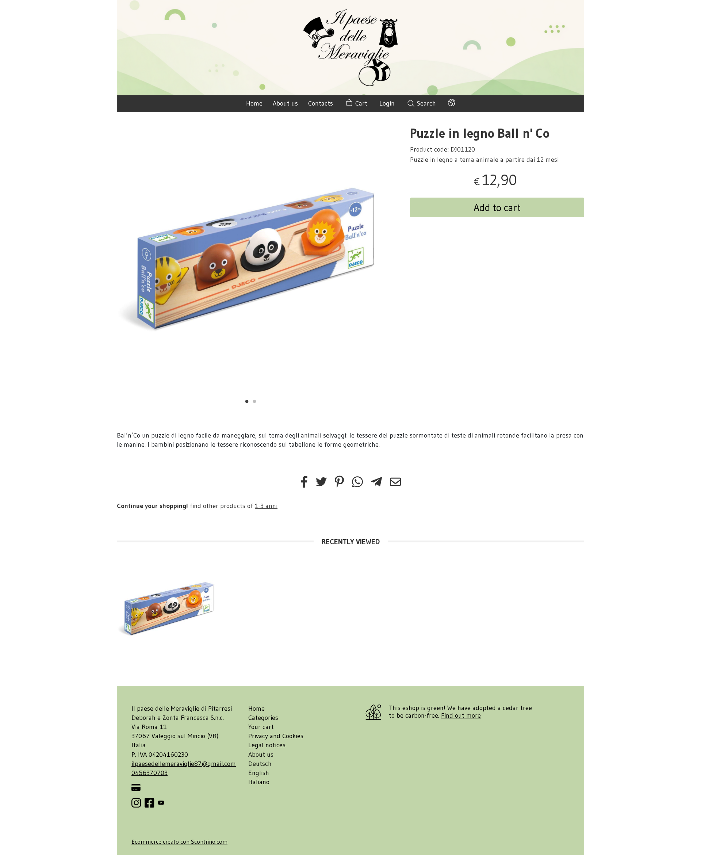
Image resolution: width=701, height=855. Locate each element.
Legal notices (267, 745)
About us (285, 103)
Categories (263, 718)
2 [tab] (254, 400)
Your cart (261, 727)
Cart (360, 103)
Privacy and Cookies (275, 736)
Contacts (320, 103)
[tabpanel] (250, 260)
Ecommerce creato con (179, 841)
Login (387, 103)
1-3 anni (266, 506)
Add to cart (497, 207)
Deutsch (260, 764)
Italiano (258, 782)
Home (254, 103)
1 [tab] (246, 400)
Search (425, 103)
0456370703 (149, 773)
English (258, 773)
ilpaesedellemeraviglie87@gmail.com (183, 764)
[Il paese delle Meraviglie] (350, 47)
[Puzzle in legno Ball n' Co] (250, 260)
